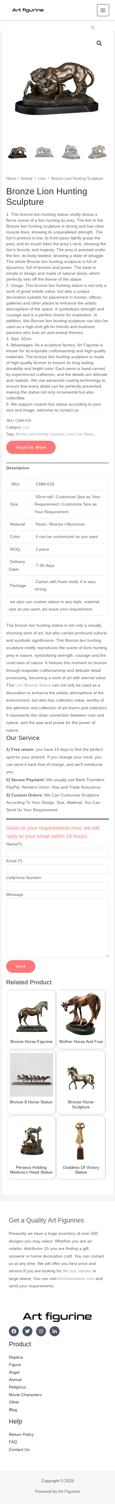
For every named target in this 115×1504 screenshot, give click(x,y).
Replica (16, 1357)
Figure (15, 1365)
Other (14, 1402)
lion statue (84, 434)
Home (11, 179)
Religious (17, 1387)
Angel (14, 1372)
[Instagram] (41, 1331)
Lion (41, 179)
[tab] (57, 468)
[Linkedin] (55, 1331)
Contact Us (19, 1449)
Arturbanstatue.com (76, 1278)
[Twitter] (27, 1331)
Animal (26, 179)
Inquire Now (31, 447)
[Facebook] (14, 1331)
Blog (13, 1410)
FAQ (13, 1442)
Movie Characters (25, 1395)
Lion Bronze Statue (33, 685)
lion (70, 434)
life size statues (77, 1271)
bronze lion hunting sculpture (40, 434)
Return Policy (21, 1434)
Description (17, 468)
